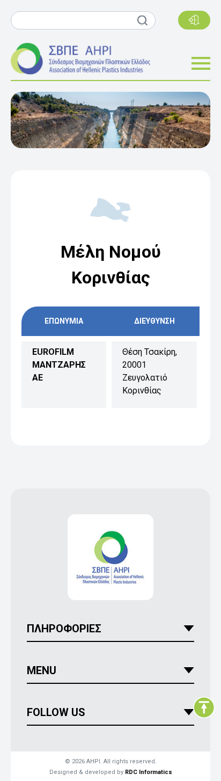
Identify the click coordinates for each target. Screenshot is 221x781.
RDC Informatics (148, 772)
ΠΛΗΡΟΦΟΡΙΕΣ (64, 628)
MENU (41, 670)
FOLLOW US (56, 712)
